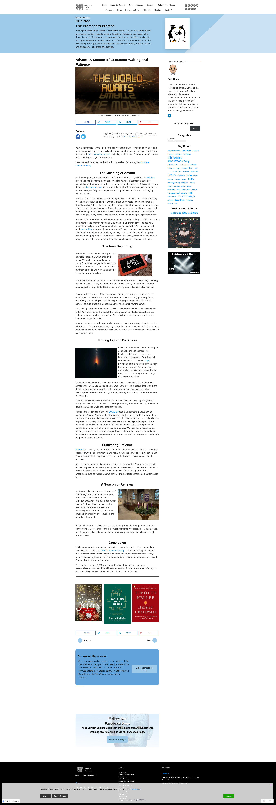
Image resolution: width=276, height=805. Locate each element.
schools (170, 200)
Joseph (181, 175)
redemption (186, 189)
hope (147, 360)
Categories (171, 138)
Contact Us (165, 773)
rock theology (186, 196)
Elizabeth (171, 168)
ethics (184, 168)
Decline (46, 796)
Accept (228, 796)
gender (170, 171)
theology (190, 200)
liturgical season (94, 187)
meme (184, 182)
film (196, 168)
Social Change (180, 200)
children (170, 154)
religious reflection (177, 193)
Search (195, 128)
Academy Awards (174, 151)
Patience (80, 449)
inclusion (186, 172)
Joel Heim (173, 79)
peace (189, 186)
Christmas (175, 157)
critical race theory (184, 164)
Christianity (187, 154)
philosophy (171, 189)
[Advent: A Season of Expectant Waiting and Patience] (117, 90)
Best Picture (186, 151)
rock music (172, 196)
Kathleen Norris (192, 175)
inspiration (194, 172)
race (178, 189)
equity (178, 168)
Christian (178, 154)
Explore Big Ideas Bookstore (184, 213)
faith (191, 168)
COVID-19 (114, 412)
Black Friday (86, 229)
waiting (170, 203)
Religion (194, 189)
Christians (150, 177)
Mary (191, 178)
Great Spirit (177, 172)
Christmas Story (178, 161)
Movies (192, 183)
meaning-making (174, 183)
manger (170, 179)
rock (190, 192)
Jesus (172, 175)
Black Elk (195, 151)
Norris (183, 186)
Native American (174, 186)
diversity (194, 165)
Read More (136, 789)
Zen (175, 203)
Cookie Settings (60, 796)
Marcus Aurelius (180, 179)
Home (78, 783)
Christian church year (99, 154)
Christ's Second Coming (112, 550)
